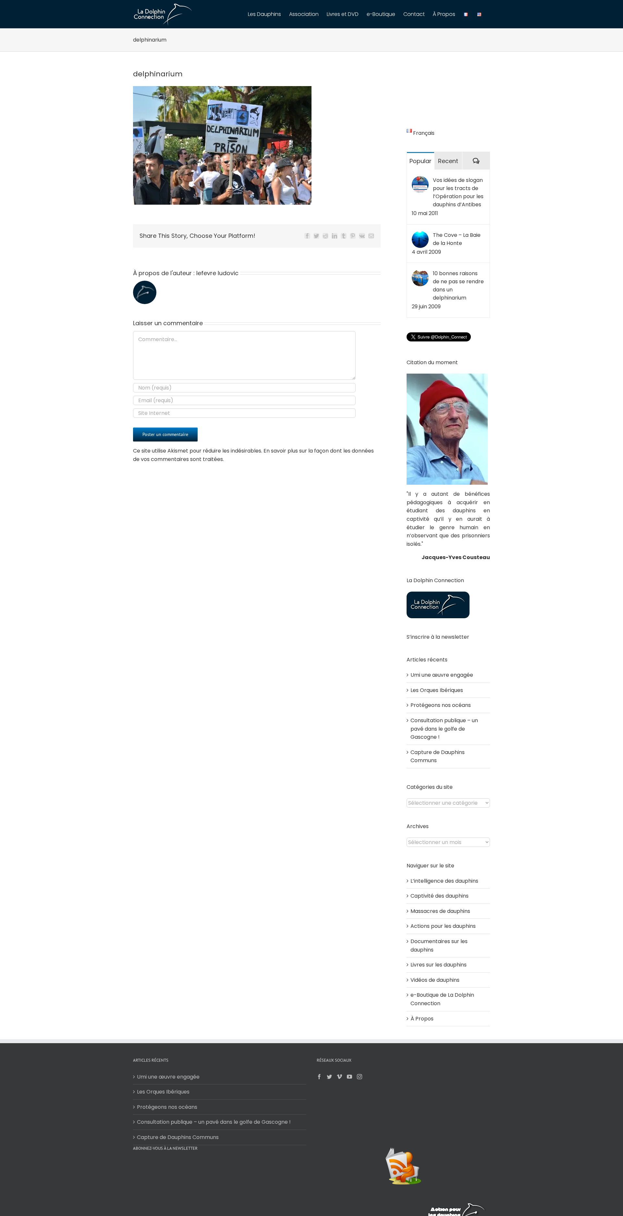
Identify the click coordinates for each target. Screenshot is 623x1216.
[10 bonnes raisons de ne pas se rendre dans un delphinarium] (420, 273)
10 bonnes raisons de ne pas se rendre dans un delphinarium (458, 285)
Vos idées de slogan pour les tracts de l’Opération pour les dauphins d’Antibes (458, 192)
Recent (448, 161)
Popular (420, 161)
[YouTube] (349, 1076)
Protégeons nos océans (440, 705)
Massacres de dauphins (440, 911)
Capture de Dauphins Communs (178, 1137)
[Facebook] (319, 1076)
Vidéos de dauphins (434, 980)
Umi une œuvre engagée (441, 675)
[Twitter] (329, 1076)
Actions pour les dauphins (443, 926)
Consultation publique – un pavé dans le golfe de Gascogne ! (444, 729)
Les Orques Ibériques (436, 690)
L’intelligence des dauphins (444, 881)
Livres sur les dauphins (438, 964)
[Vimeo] (339, 1076)
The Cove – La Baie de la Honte (457, 239)
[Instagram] (359, 1076)
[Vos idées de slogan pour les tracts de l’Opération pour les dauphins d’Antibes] (420, 180)
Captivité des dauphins (439, 896)
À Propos (422, 1018)
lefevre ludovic (217, 273)
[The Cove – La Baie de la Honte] (420, 235)
